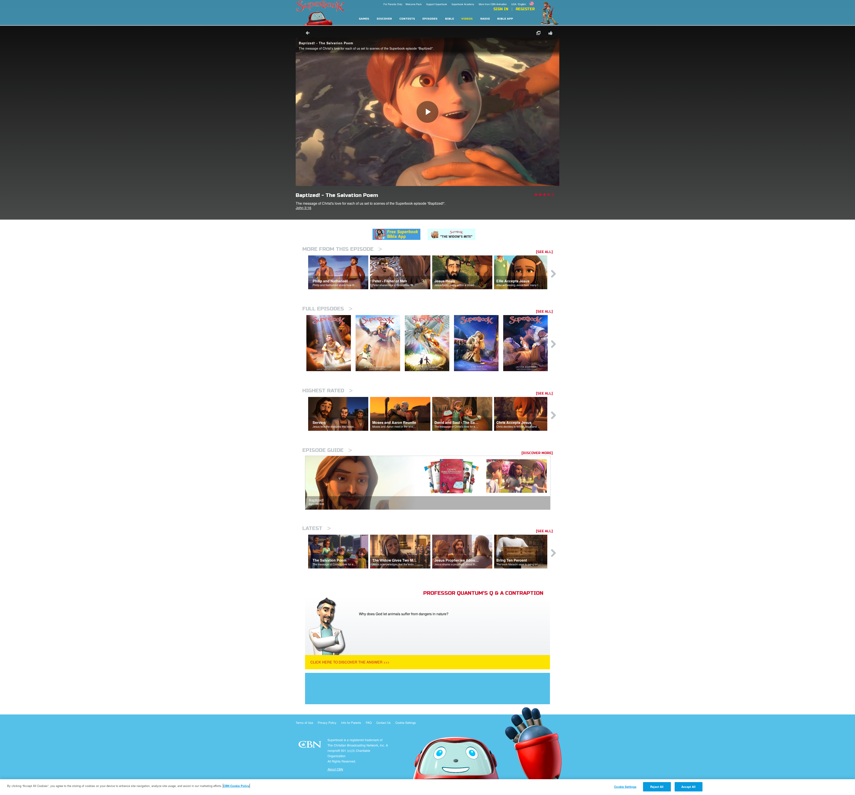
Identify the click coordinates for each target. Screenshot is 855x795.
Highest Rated (327, 391)
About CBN (335, 769)
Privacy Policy (327, 722)
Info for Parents (351, 722)
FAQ (369, 722)
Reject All (657, 787)
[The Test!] (478, 343)
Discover (384, 19)
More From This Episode (342, 249)
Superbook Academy (463, 4)
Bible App (505, 19)
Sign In (500, 9)
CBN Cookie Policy (236, 786)
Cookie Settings (405, 722)
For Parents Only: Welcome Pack (402, 4)
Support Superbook (436, 4)
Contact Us (383, 722)
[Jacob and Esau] (527, 343)
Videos (467, 19)
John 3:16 (303, 207)
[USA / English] (523, 0)
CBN (310, 746)
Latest (316, 528)
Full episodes (327, 309)
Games (364, 19)
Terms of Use (304, 722)
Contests (407, 19)
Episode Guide (327, 450)
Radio (485, 19)
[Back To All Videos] (306, 33)
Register (525, 9)
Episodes (430, 19)
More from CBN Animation (493, 4)
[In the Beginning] (429, 343)
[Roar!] (331, 343)
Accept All (688, 787)
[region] (427, 787)
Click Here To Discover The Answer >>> (349, 662)
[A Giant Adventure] (380, 343)
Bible (449, 19)
